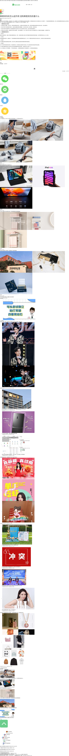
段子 (30, 0)
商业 (23, 0)
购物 (35, 0)
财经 (26, 0)
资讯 (2, 0)
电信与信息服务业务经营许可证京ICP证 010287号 (8, 746)
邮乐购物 (4, 753)
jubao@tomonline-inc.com (27, 755)
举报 (1, 62)
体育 (7, 0)
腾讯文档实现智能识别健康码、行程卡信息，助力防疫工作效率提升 (13, 454)
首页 (1, 0)
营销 (19, 0)
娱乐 (6, 0)
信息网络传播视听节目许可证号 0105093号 (7, 749)
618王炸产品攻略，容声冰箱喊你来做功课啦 (9, 433)
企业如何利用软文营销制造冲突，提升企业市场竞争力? (11, 566)
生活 (16, 0)
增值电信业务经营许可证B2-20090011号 (7, 751)
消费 (32, 0)
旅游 (14, 0)
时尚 (11, 0)
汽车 (33, 0)
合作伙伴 (8, 753)
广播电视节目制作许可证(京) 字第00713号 (7, 747)
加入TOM (14, 753)
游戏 (13, 0)
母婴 (18, 0)
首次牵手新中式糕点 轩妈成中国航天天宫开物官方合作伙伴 (12, 585)
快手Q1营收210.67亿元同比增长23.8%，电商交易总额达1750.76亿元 (14, 409)
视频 (25, 0)
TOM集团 (1, 753)
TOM (3, 434)
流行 (4, 0)
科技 (37, 0)
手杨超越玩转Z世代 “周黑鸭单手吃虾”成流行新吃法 (8, 457)
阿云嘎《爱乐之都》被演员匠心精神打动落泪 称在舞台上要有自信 (11, 321)
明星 (9, 0)
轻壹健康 (1, 298)
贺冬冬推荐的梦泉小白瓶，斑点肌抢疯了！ (9, 609)
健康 (28, 0)
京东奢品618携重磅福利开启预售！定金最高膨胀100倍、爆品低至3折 (11, 612)
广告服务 (11, 753)
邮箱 (21, 0)
